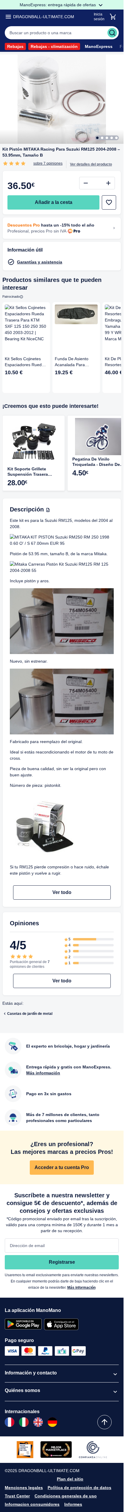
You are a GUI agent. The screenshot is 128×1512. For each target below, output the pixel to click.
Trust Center (17, 1496)
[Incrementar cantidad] (108, 183)
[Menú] (8, 17)
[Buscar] (112, 33)
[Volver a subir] (104, 1422)
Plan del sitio (70, 1479)
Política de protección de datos (79, 1487)
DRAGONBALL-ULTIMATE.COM (43, 16)
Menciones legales (24, 1487)
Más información (81, 1287)
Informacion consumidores (32, 1504)
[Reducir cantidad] (85, 183)
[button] (62, 32)
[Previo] (110, 406)
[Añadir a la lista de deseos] (109, 202)
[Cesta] (113, 17)
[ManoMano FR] (9, 1422)
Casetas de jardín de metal (29, 1014)
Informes (73, 1504)
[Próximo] (117, 406)
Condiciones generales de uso (66, 1496)
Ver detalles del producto (91, 164)
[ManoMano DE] (52, 1422)
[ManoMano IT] (24, 1422)
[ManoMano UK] (38, 1422)
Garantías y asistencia (39, 262)
